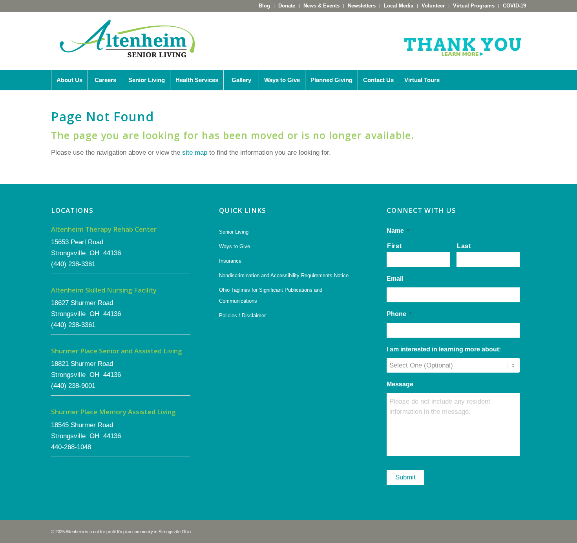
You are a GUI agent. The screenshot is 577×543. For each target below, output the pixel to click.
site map (194, 152)
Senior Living (233, 232)
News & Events (321, 6)
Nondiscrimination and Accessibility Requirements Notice (284, 275)
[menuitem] (264, 6)
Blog (264, 6)
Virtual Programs (474, 6)
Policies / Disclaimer (242, 315)
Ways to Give (234, 246)
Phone (399, 314)
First (394, 246)
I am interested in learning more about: (444, 349)
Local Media (398, 6)
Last (464, 246)
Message (400, 384)
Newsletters (362, 6)
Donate (286, 6)
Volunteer (433, 6)
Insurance (230, 261)
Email (395, 278)
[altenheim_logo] (127, 40)
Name (398, 230)
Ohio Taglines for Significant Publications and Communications (270, 295)
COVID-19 (514, 6)
